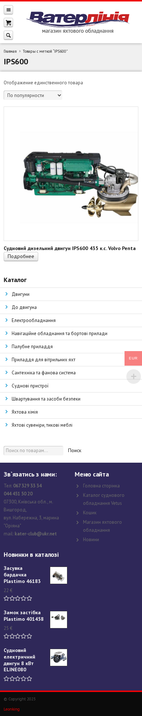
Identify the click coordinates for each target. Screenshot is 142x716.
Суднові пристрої (30, 386)
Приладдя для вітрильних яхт (43, 360)
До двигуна (24, 307)
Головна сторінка (101, 486)
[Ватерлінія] (77, 22)
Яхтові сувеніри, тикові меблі (42, 425)
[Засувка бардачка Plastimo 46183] (58, 575)
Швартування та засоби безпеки (46, 399)
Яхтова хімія (25, 412)
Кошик (89, 513)
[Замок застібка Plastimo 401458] (58, 619)
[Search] (8, 35)
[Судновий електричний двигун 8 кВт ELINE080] (58, 657)
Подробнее (21, 256)
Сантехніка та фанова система (44, 373)
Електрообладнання (34, 320)
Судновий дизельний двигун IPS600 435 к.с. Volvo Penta (70, 248)
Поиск (74, 450)
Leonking (12, 709)
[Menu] (8, 9)
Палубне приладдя (32, 346)
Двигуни (20, 294)
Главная (10, 51)
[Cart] (8, 22)
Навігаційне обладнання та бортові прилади (59, 333)
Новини (91, 539)
